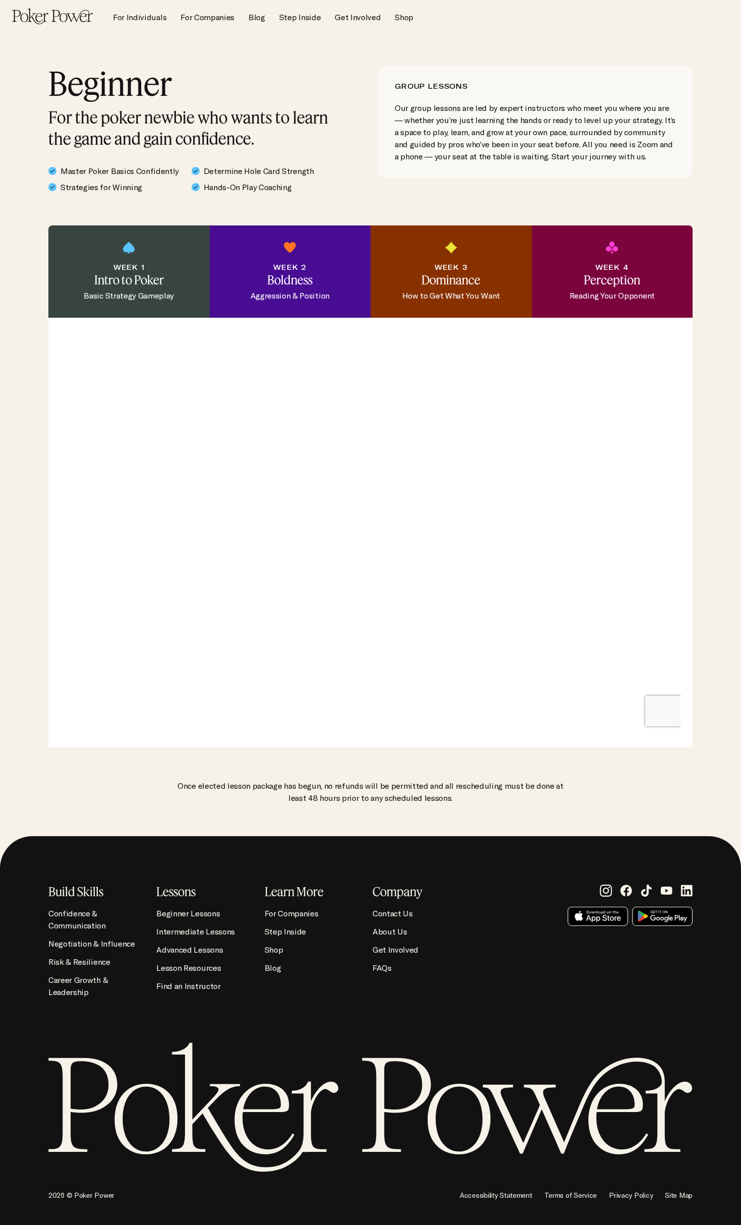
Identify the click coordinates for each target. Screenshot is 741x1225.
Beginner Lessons (188, 913)
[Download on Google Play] (662, 916)
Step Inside (300, 17)
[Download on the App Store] (598, 916)
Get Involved (358, 17)
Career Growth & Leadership (78, 986)
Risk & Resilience (79, 962)
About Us (390, 931)
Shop (404, 17)
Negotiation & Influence (91, 944)
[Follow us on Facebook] (626, 891)
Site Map (679, 1195)
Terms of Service (570, 1195)
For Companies (207, 17)
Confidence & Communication (77, 919)
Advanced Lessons (189, 950)
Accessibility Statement (496, 1195)
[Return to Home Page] (52, 17)
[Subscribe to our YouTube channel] (666, 891)
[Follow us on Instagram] (606, 891)
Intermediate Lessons (195, 931)
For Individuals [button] (139, 17)
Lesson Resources (188, 968)
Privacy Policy (631, 1195)
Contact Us (393, 913)
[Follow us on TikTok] (646, 891)
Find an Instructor (188, 986)
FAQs (382, 968)
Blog (257, 17)
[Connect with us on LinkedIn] (687, 891)
